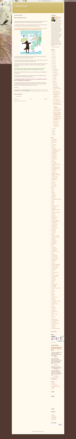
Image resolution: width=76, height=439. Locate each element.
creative (53, 183)
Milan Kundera (56, 368)
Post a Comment (18, 96)
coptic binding (54, 178)
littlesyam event (54, 256)
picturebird (54, 286)
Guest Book (54, 418)
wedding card (54, 321)
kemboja (53, 238)
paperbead (53, 280)
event (53, 200)
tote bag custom (54, 311)
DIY (52, 191)
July (54, 76)
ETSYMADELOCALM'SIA (56, 199)
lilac (53, 252)
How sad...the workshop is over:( (57, 89)
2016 (53, 60)
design (53, 189)
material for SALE (55, 267)
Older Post (45, 98)
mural (53, 271)
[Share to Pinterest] (29, 90)
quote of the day (54, 297)
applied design (54, 142)
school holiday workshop (56, 301)
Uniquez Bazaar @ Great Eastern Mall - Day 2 (57, 117)
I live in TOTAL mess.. (56, 100)
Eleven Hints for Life (56, 98)
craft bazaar (54, 182)
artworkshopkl (54, 153)
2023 (53, 51)
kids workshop (54, 240)
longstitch (53, 260)
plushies (53, 290)
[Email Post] (22, 90)
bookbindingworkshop (55, 168)
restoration (54, 299)
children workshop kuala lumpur (56, 175)
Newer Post (16, 98)
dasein (53, 187)
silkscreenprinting (55, 303)
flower (53, 203)
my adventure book (55, 272)
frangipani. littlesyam (55, 205)
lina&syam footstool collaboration (56, 95)
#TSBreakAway (54, 139)
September (55, 73)
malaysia (53, 263)
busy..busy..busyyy (56, 121)
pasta (53, 281)
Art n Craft (54, 419)
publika (53, 295)
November (55, 70)
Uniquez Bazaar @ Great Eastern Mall (57, 119)
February (54, 84)
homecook (54, 229)
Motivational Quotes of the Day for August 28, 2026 (56, 348)
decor (53, 188)
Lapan (53, 246)
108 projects (54, 140)
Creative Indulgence (56, 110)
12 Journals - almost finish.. (57, 109)
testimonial (54, 310)
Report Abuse (54, 331)
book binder (54, 161)
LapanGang (54, 250)
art (52, 143)
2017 (53, 59)
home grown (54, 226)
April (54, 81)
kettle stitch (54, 239)
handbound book (55, 217)
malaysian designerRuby (56, 264)
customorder (54, 186)
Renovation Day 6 (56, 122)
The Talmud (56, 364)
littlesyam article (55, 255)
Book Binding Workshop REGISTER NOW (57, 114)
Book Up (53, 165)
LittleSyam (20, 6)
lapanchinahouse (55, 248)
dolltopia (53, 192)
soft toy (53, 304)
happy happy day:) (56, 91)
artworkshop (54, 152)
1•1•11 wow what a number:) (56, 126)
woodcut (53, 324)
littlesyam (53, 254)
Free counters (53, 342)
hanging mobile (54, 223)
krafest (53, 244)
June (54, 78)
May (54, 79)
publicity (53, 294)
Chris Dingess (56, 376)
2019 (53, 56)
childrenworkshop (55, 176)
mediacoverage (54, 268)
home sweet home (55, 227)
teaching (53, 308)
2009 (53, 130)
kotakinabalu (54, 243)
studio (53, 306)
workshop (53, 327)
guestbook (54, 216)
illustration (54, 230)
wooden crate (54, 325)
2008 (53, 131)
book (53, 160)
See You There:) (55, 124)
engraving (53, 196)
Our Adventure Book (55, 274)
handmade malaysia (55, 220)
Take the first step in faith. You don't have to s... (57, 104)
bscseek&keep (54, 169)
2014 (53, 63)
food (53, 204)
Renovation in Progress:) (57, 101)
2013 (53, 65)
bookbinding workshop (56, 166)
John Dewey (56, 356)
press (53, 293)
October (54, 72)
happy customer (54, 225)
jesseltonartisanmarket (55, 237)
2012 (53, 66)
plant (53, 289)
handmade (53, 218)
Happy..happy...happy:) (57, 92)
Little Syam (59, 17)
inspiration (54, 231)
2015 (53, 62)
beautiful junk (54, 156)
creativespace (54, 184)
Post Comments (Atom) (22, 100)
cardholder (54, 170)
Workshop (53, 415)
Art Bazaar (54, 146)
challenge (53, 172)
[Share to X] (26, 90)
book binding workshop (56, 164)
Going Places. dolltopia (56, 212)
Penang (53, 282)
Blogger (42, 431)
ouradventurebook (55, 276)
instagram (53, 233)
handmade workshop (55, 221)
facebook (53, 383)
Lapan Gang (54, 247)
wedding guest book (55, 323)
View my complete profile (55, 46)
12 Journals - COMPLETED (56, 107)
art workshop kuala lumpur (56, 149)
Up (52, 318)
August (54, 75)
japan (53, 234)
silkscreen (53, 302)
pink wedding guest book (56, 287)
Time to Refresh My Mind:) (56, 97)
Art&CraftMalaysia (55, 151)
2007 (53, 133)
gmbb (53, 210)
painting (53, 277)
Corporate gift (54, 179)
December (55, 69)
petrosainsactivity (55, 284)
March (54, 82)
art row (53, 147)
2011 (53, 68)
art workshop (54, 148)
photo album (54, 285)
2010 (53, 128)
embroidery (54, 195)
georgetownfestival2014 (56, 209)
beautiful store (54, 157)
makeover (53, 261)
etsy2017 (53, 197)
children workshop (55, 173)
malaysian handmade (55, 265)
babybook (53, 155)
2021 (53, 54)
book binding (54, 162)
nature (53, 273)
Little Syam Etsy (54, 384)
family (53, 201)
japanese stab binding (55, 235)
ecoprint (53, 193)
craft (53, 180)
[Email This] (24, 90)
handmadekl (54, 222)
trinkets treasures (55, 314)
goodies (53, 213)
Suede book (54, 307)
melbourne (54, 269)
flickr (53, 388)
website (53, 387)
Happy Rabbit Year (56, 87)
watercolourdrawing (55, 320)
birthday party (54, 159)
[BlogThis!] (25, 90)
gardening (53, 208)
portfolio (53, 291)
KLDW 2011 (54, 242)
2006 (53, 134)
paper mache (54, 278)
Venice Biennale (54, 319)
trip (52, 315)
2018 (53, 57)
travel (53, 312)
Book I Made (54, 417)
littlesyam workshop (55, 257)
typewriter (53, 316)
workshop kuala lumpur (56, 328)
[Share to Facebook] (27, 90)
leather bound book (55, 251)
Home (31, 98)
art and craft (54, 144)
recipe (53, 298)
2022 (53, 53)
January (54, 85)
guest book (54, 214)
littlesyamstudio (54, 259)
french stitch (54, 207)
